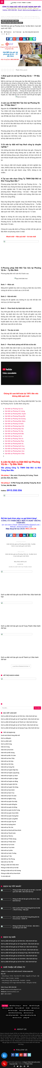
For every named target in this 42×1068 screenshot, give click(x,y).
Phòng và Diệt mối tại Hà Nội (9, 867)
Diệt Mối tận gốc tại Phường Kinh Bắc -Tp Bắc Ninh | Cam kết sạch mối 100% (21, 544)
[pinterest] (21, 39)
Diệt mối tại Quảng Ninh (8, 824)
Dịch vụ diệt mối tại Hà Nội (26, 1010)
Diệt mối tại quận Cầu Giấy (9, 801)
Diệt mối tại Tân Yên (7, 827)
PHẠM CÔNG (29, 1064)
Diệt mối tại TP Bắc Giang (8, 839)
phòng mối (26, 1017)
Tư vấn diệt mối (5, 876)
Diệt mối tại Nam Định (8, 790)
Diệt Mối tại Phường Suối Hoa (14, 446)
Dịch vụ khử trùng (6, 744)
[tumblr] (27, 39)
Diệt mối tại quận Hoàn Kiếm (9, 813)
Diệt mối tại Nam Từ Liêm (8, 796)
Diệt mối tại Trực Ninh (7, 847)
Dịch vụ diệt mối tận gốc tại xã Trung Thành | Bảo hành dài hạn (20, 627)
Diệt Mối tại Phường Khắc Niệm (15, 421)
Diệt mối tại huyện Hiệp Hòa (9, 770)
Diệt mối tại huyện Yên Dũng (9, 787)
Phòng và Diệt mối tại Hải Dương (11, 870)
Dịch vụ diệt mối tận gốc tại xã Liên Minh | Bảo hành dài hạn (19, 958)
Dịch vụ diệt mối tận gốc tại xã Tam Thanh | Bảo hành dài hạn (19, 725)
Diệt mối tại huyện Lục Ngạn (9, 778)
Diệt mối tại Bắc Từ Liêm (8, 755)
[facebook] (7, 39)
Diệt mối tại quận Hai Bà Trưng (10, 810)
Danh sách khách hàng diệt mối (10, 735)
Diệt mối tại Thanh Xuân (8, 833)
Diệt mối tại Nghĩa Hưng (8, 798)
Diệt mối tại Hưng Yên (7, 767)
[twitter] (11, 39)
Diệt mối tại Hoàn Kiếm (12, 1015)
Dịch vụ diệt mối (19, 1008)
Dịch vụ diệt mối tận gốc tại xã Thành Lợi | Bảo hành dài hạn (19, 658)
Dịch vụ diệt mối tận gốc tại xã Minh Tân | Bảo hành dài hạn (19, 956)
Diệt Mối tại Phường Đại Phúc (14, 441)
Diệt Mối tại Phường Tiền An (14, 438)
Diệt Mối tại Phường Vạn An (14, 409)
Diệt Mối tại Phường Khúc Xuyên (15, 414)
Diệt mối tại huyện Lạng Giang (10, 773)
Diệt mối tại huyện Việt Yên (9, 784)
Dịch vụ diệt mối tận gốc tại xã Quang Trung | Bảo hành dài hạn (20, 728)
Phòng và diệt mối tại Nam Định (10, 873)
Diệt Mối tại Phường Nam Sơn (14, 451)
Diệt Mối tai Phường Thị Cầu (14, 431)
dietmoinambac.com (24, 527)
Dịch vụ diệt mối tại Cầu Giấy (28, 1015)
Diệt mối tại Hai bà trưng (15, 1013)
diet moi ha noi (35, 1008)
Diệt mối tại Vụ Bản (7, 850)
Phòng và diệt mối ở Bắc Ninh (14, 16)
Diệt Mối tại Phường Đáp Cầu (14, 429)
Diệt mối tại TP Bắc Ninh (31, 16)
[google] (14, 39)
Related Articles (20, 561)
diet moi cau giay (12, 1010)
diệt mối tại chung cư (15, 1005)
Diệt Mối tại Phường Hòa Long (15, 448)
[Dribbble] (25, 1055)
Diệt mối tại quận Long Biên (9, 819)
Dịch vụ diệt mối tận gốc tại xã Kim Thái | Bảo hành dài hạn (19, 961)
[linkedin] (24, 39)
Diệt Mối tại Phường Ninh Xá (14, 443)
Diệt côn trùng (5, 747)
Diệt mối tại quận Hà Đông (9, 807)
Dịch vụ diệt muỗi (6, 741)
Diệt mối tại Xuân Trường (8, 853)
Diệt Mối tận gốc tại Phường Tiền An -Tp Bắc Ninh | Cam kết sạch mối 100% (21, 554)
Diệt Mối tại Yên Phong (8, 859)
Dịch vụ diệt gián (6, 738)
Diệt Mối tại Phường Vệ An (13, 436)
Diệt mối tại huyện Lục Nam (9, 775)
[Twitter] (17, 1055)
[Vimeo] (29, 1055)
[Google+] (21, 1055)
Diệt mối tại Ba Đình (7, 750)
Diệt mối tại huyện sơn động (9, 781)
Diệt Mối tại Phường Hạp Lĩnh (14, 426)
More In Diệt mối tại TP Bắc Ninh (20, 567)
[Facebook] (13, 1055)
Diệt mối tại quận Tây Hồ (8, 821)
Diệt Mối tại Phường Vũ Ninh (14, 424)
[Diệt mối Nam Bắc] (21, 2)
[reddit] (17, 39)
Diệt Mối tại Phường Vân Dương (15, 419)
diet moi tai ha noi (28, 1013)
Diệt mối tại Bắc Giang (7, 752)
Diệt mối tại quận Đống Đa (9, 804)
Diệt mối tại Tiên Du (7, 836)
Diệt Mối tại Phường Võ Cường (15, 411)
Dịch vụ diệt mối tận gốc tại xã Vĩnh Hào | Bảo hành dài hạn (21, 596)
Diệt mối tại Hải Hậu (7, 761)
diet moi (25, 1005)
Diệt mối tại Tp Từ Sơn (7, 844)
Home (2, 16)
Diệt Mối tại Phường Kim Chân (15, 453)
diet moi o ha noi (17, 1017)
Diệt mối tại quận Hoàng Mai (9, 816)
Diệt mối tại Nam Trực (7, 793)
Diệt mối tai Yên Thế (7, 862)
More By (20, 564)
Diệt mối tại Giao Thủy (7, 758)
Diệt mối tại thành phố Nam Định (11, 830)
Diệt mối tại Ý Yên (6, 856)
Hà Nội (27, 1008)
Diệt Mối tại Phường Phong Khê (15, 416)
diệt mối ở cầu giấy (34, 1005)
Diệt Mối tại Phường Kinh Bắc (14, 434)
